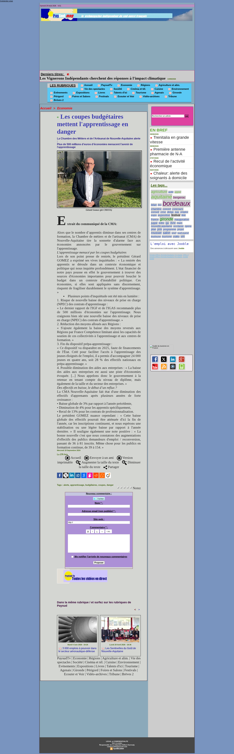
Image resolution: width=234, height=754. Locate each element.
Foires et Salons (81, 92)
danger (110, 480)
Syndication (118, 744)
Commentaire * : (99, 522)
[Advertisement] (118, 45)
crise (163, 207)
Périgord (58, 92)
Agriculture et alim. (169, 80)
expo (154, 210)
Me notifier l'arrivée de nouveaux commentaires (100, 552)
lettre (161, 218)
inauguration (181, 215)
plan (153, 224)
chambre (156, 204)
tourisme (167, 232)
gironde (166, 214)
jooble (152, 254)
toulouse (156, 232)
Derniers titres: (53, 74)
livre (173, 218)
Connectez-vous (6, 1)
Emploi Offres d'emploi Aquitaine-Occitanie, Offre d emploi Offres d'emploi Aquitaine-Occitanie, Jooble (169, 251)
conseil (155, 207)
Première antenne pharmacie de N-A (167, 147)
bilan (154, 200)
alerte (66, 480)
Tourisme (140, 88)
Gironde (177, 88)
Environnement (180, 84)
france (155, 215)
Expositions (82, 88)
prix (159, 224)
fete (183, 210)
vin (183, 232)
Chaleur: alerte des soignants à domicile (168, 171)
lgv (167, 218)
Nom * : (99, 498)
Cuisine (158, 84)
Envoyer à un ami (101, 453)
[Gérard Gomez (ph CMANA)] (99, 147)
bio (159, 200)
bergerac (179, 193)
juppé (154, 218)
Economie (126, 80)
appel (178, 187)
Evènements (60, 88)
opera (188, 221)
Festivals (103, 92)
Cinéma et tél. (138, 84)
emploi (184, 207)
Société (117, 84)
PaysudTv (106, 80)
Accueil (88, 80)
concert (167, 204)
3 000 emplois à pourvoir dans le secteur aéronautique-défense (77, 645)
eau (177, 207)
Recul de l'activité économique (167, 159)
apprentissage (77, 480)
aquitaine (161, 192)
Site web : (98, 514)
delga (170, 207)
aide (170, 187)
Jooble (181, 244)
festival (175, 210)
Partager (113, 462)
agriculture (159, 187)
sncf (174, 228)
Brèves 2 (58, 95)
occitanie (178, 221)
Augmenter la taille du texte (100, 458)
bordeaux (176, 199)
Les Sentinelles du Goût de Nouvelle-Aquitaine (118, 645)
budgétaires (91, 480)
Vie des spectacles (94, 84)
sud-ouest (183, 228)
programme (169, 225)
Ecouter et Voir (125, 92)
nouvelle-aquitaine (161, 221)
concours (177, 204)
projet (180, 224)
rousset (156, 228)
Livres (101, 88)
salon (166, 228)
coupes (101, 480)
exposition (164, 210)
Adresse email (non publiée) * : (99, 506)
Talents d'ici (120, 88)
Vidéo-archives (151, 92)
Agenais (159, 88)
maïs (179, 218)
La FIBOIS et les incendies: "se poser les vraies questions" (120, 74)
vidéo (176, 232)
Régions (145, 80)
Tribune (172, 92)
